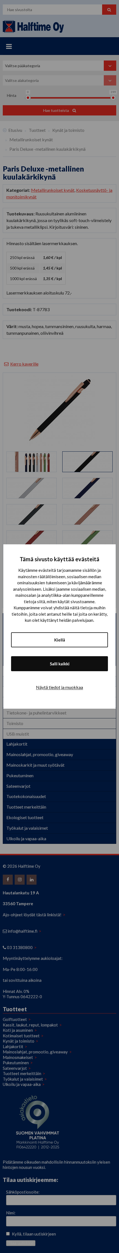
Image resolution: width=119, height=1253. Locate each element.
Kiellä (59, 639)
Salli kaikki (59, 663)
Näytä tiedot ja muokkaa (59, 687)
